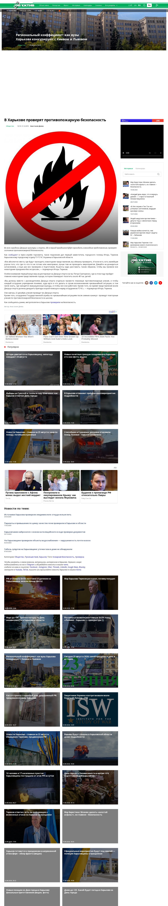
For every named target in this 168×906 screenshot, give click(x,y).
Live (130, 5)
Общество (10, 126)
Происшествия (23, 45)
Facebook (33, 567)
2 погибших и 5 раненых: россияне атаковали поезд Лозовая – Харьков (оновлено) (53, 37)
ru (139, 5)
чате (65, 564)
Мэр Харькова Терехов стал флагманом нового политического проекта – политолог (144, 245)
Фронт (66, 5)
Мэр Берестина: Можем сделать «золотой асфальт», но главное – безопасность (143, 184)
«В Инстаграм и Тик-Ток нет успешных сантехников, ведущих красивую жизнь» (143, 208)
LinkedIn (63, 567)
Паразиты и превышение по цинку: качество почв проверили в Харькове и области (45, 523)
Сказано (98, 5)
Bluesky (82, 567)
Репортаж (56, 5)
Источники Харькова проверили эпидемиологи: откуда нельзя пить (37, 514)
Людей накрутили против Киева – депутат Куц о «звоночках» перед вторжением (143, 220)
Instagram (43, 567)
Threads (56, 567)
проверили (55, 302)
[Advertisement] (84, 66)
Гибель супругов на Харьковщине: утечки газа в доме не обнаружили (38, 549)
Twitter (155, 283)
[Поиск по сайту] (144, 5)
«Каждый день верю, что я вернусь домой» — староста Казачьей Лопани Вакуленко (144, 196)
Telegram (30, 564)
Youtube (18, 569)
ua (135, 5)
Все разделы (110, 5)
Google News (73, 567)
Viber (50, 567)
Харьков (43, 557)
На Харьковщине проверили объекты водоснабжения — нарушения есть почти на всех (47, 540)
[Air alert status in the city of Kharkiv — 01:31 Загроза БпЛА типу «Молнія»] (59, 11)
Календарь (88, 5)
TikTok (25, 569)
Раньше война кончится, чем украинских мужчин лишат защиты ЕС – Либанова (143, 233)
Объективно (44, 5)
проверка (79, 557)
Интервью (76, 5)
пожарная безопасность (63, 557)
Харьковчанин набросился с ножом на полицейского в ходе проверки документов (44, 532)
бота (78, 569)
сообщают (13, 255)
